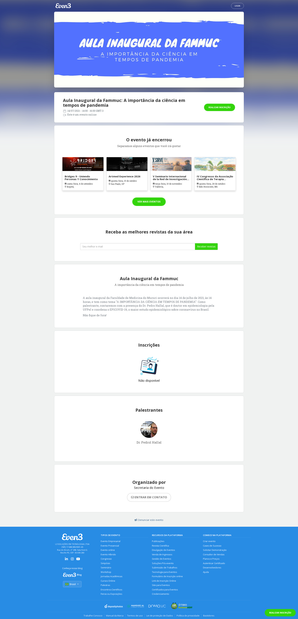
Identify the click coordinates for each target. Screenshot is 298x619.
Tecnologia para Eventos (164, 572)
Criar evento (209, 541)
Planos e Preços (211, 558)
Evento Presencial (110, 545)
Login (237, 6)
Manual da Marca (114, 615)
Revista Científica (160, 545)
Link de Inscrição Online (164, 580)
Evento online (108, 550)
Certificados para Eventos (165, 589)
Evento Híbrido (108, 554)
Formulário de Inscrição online (167, 576)
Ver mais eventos (149, 201)
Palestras (105, 585)
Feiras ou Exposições (111, 593)
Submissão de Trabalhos (164, 567)
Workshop (106, 572)
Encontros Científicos (111, 589)
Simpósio (105, 563)
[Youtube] (78, 560)
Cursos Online (108, 580)
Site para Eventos (161, 585)
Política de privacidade (188, 615)
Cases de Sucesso (212, 545)
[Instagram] (72, 560)
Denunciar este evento (150, 520)
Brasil (72, 584)
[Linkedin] (66, 560)
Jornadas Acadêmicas (111, 576)
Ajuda (206, 572)
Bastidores (208, 615)
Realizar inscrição (219, 107)
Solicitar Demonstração (215, 550)
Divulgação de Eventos (163, 550)
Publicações (158, 541)
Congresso (106, 558)
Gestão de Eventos (161, 558)
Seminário (106, 567)
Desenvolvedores (212, 567)
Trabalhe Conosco (93, 615)
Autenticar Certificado (214, 563)
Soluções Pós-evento (163, 563)
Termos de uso (135, 615)
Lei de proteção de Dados (159, 615)
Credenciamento (160, 593)
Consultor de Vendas (213, 554)
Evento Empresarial (110, 541)
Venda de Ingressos (162, 554)
